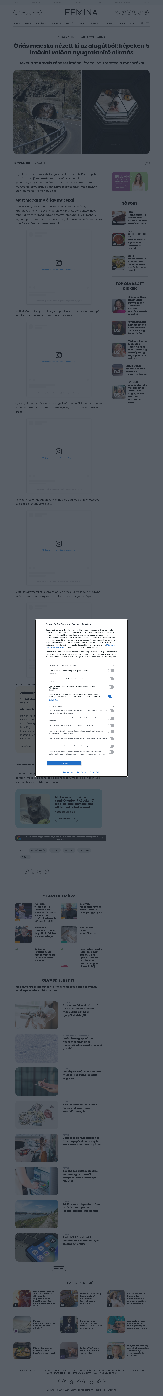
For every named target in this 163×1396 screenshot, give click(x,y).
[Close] (123, 624)
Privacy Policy (95, 772)
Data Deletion (68, 772)
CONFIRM (64, 763)
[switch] (111, 670)
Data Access (81, 772)
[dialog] (81, 698)
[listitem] (81, 665)
